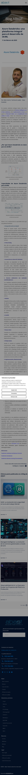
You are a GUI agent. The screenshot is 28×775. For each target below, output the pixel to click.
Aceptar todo (14, 390)
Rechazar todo (14, 396)
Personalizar (14, 393)
